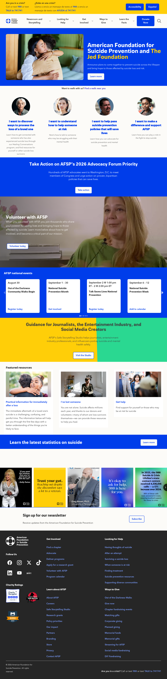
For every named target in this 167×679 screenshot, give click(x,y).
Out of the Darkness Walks (118, 598)
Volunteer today (18, 246)
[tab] (80, 315)
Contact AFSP (53, 656)
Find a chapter (53, 547)
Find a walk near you (95, 88)
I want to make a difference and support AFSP (146, 125)
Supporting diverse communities (121, 583)
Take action (83, 190)
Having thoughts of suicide (118, 547)
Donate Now (145, 21)
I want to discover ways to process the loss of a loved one (20, 125)
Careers (50, 604)
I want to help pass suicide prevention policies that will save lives (104, 127)
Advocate (51, 553)
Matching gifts (112, 615)
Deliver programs (55, 559)
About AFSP (52, 598)
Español (152, 7)
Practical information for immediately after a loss (26, 404)
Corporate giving (113, 621)
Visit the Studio (83, 355)
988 (20, 7)
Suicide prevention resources (119, 577)
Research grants (54, 615)
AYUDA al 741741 (66, 11)
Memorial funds (113, 633)
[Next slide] (162, 292)
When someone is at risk (117, 565)
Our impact (52, 627)
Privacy (50, 651)
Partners (50, 633)
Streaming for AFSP (115, 645)
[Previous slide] (5, 292)
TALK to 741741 (14, 11)
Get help (121, 402)
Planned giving (112, 627)
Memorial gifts (112, 639)
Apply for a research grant (59, 565)
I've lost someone (71, 402)
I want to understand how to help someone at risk (62, 125)
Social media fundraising (117, 651)
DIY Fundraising (113, 656)
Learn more (96, 76)
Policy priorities (54, 621)
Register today (15, 309)
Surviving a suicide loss (116, 559)
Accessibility (134, 7)
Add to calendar (137, 309)
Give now (109, 604)
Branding (51, 639)
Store (49, 645)
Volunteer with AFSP (56, 571)
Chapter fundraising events (118, 609)
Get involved (54, 309)
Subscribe (137, 519)
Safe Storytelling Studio (58, 609)
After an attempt (113, 553)
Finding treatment (114, 571)
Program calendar (55, 577)
